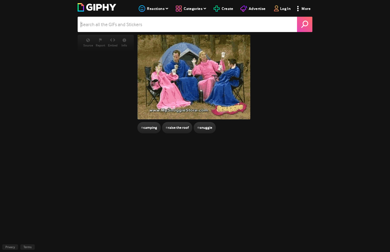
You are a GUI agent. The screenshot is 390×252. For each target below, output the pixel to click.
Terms (27, 247)
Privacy (10, 247)
